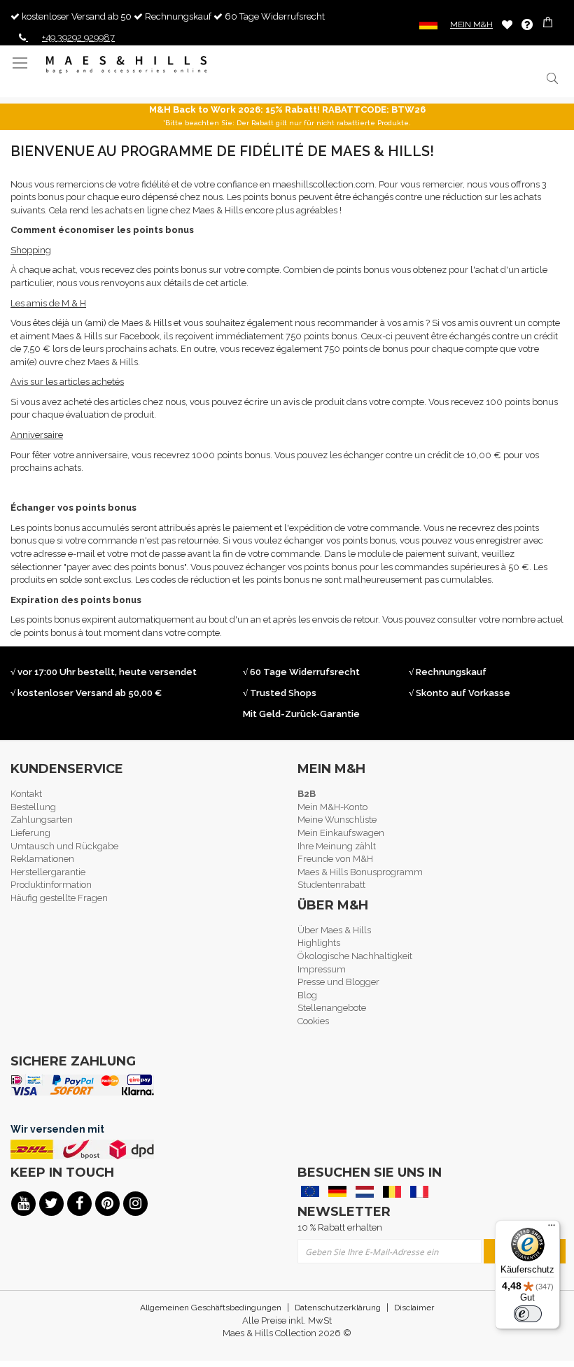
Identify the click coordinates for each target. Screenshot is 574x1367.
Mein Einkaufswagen (341, 833)
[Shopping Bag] (549, 24)
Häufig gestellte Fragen (59, 898)
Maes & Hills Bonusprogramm (360, 872)
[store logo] (126, 64)
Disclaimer (414, 1307)
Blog (307, 995)
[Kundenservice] (527, 24)
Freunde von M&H (335, 859)
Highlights (319, 942)
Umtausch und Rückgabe (64, 846)
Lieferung (30, 833)
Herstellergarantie (47, 872)
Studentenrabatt (331, 884)
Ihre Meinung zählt (337, 846)
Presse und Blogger (338, 982)
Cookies (313, 1021)
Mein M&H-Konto (333, 807)
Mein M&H (471, 24)
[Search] (551, 78)
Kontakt (26, 793)
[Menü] (551, 1228)
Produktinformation (51, 884)
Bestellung (33, 807)
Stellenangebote (332, 1008)
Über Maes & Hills (334, 930)
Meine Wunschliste (507, 24)
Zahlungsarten (41, 819)
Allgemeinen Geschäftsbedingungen (210, 1307)
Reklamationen (42, 859)
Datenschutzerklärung (338, 1307)
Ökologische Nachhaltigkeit (355, 956)
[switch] (528, 1313)
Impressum (322, 969)
